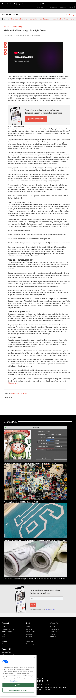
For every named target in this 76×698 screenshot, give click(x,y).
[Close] (34, 658)
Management (29, 641)
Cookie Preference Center (18, 690)
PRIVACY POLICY (46, 689)
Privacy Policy (14, 681)
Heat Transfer (29, 639)
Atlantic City (63, 7)
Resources (4, 641)
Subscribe (44, 4)
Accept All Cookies (18, 685)
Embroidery (29, 634)
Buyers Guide (53, 631)
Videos (3, 636)
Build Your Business (7, 631)
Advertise (36, 4)
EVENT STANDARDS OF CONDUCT (49, 687)
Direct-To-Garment (30, 631)
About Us (52, 626)
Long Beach (53, 7)
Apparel (28, 626)
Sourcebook (53, 636)
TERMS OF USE (37, 689)
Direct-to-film (29, 629)
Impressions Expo (42, 7)
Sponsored (4, 644)
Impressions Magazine (24, 4)
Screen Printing (30, 644)
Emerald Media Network (8, 4)
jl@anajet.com (13, 383)
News (3, 626)
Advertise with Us (54, 629)
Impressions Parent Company (39, 19)
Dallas (71, 7)
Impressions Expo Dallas (19, 19)
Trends (3, 634)
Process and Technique (14, 27)
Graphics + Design (31, 636)
